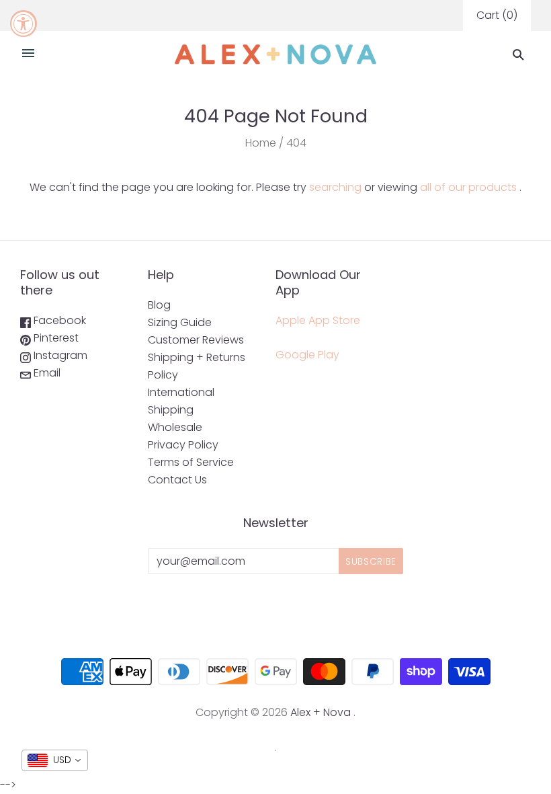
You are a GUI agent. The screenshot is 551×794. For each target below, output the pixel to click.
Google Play (307, 354)
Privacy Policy (183, 444)
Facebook (58, 320)
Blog (159, 305)
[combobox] (55, 760)
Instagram (59, 355)
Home (260, 143)
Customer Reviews (196, 340)
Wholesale (175, 427)
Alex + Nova (320, 712)
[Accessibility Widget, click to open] (23, 23)
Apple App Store (318, 320)
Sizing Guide (180, 322)
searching (335, 187)
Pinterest (55, 338)
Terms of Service (191, 462)
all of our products (468, 187)
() (496, 15)
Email (45, 373)
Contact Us (177, 479)
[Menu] (28, 54)
